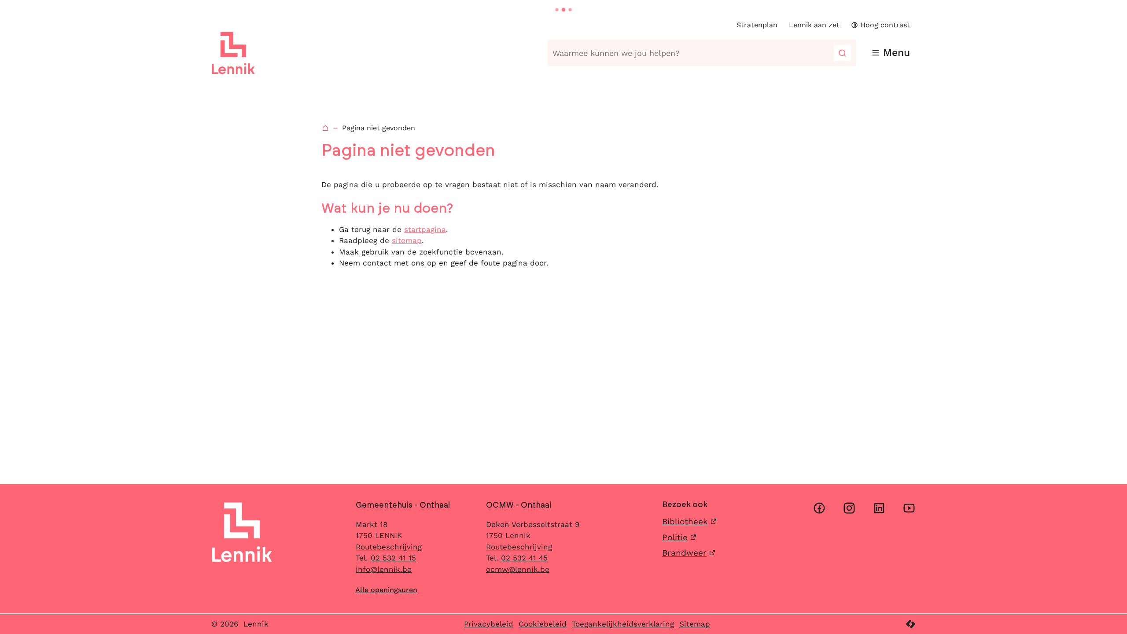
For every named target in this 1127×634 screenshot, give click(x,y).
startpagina (425, 229)
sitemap (407, 240)
